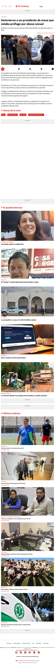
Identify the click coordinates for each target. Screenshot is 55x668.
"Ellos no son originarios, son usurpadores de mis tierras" (16, 518)
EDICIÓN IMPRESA (16, 643)
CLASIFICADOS (45, 643)
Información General (7, 242)
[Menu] (3, 6)
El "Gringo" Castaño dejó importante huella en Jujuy (19, 282)
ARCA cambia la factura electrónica (13, 358)
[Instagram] (39, 652)
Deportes (4, 280)
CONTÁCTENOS (30, 656)
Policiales (4, 16)
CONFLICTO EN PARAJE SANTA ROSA (11, 517)
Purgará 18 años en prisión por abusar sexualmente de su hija (16, 554)
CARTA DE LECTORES (26, 643)
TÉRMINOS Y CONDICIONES (21, 656)
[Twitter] (25, 652)
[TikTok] (21, 652)
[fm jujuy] (41, 7)
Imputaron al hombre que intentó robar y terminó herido (16, 624)
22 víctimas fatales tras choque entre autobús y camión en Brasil (24, 396)
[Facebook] (30, 652)
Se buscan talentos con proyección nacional (12, 448)
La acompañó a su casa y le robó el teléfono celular (18, 320)
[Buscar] (6, 6)
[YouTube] (16, 652)
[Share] (2, 69)
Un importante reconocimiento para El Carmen (13, 483)
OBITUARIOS (38, 643)
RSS (38, 656)
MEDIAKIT (35, 656)
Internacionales (6, 393)
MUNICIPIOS (9, 643)
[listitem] (10, 6)
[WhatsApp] (34, 652)
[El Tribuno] (22, 6)
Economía (4, 355)
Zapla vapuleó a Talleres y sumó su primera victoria (14, 589)
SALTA (33, 643)
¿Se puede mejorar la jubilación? (12, 244)
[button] (19, 69)
